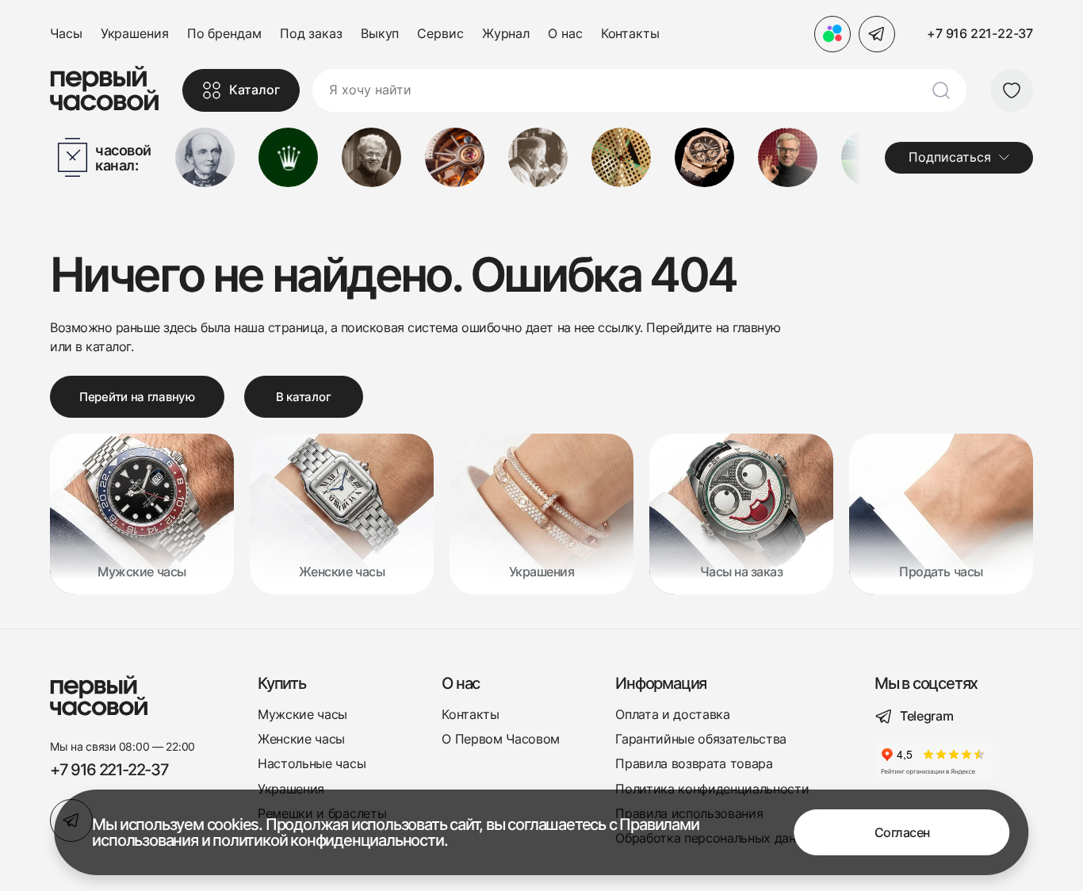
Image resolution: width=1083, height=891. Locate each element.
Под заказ (311, 33)
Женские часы (301, 739)
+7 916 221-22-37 (980, 33)
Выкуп (380, 33)
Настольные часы (311, 763)
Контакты (630, 33)
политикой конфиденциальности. (329, 840)
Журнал (506, 33)
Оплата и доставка (672, 714)
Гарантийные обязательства (700, 739)
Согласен (902, 832)
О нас (565, 33)
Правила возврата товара (694, 763)
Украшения (135, 33)
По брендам (224, 33)
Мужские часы (302, 714)
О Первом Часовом (501, 739)
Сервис (440, 33)
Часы (66, 33)
